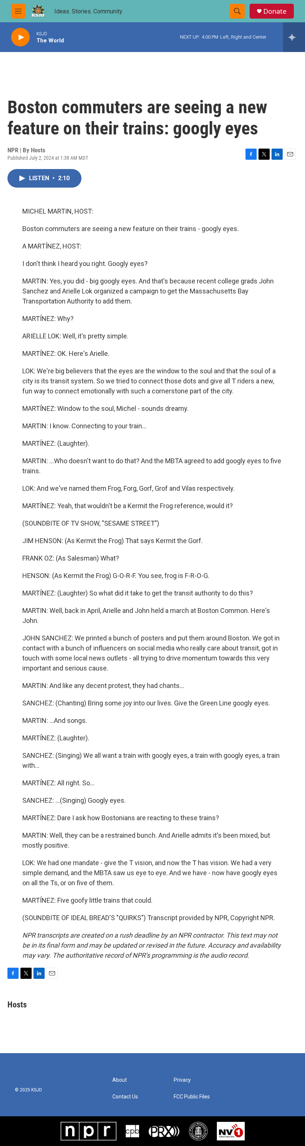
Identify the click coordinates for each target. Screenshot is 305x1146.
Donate (274, 11)
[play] (20, 37)
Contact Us (125, 1097)
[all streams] (294, 37)
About (119, 1080)
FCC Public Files (192, 1097)
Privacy (182, 1080)
